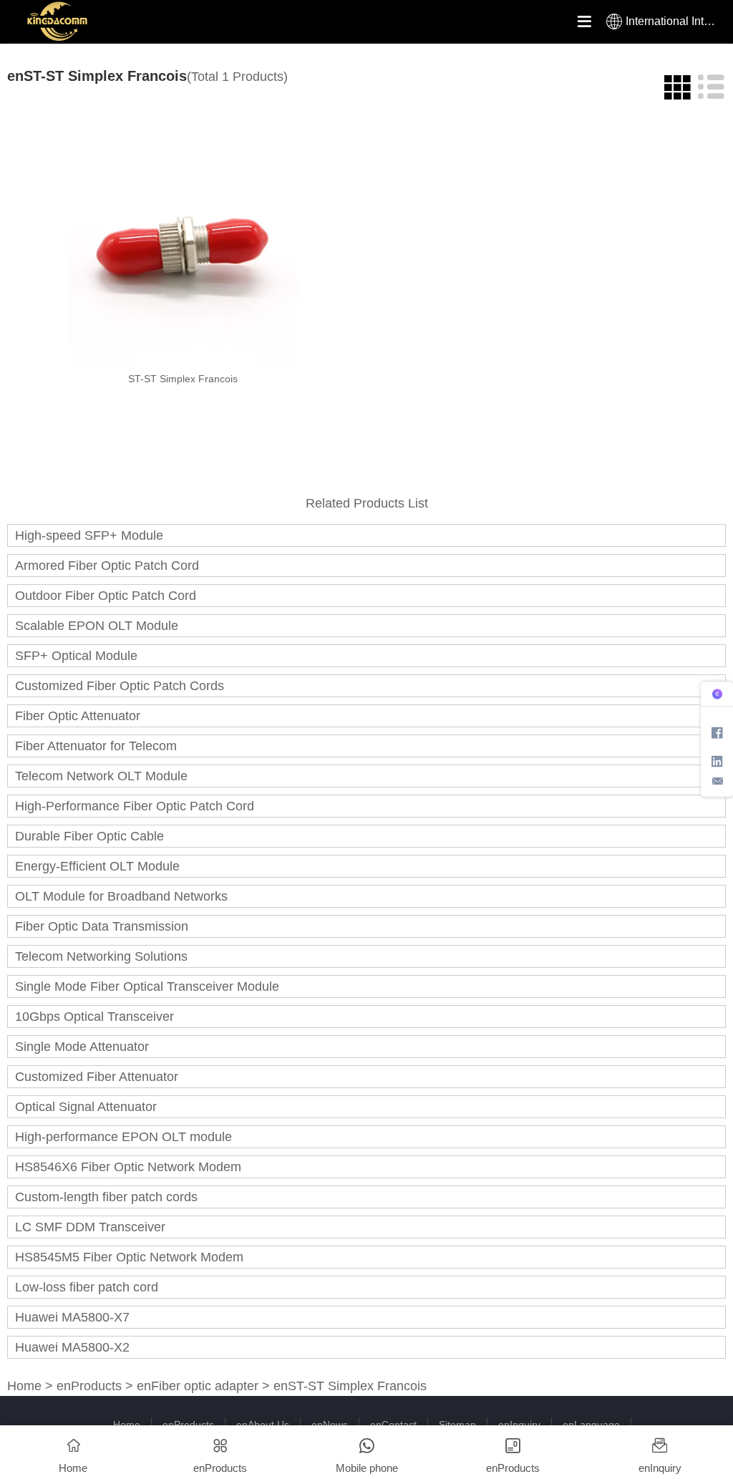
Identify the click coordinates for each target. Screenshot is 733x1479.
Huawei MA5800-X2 (72, 1347)
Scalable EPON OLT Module (96, 626)
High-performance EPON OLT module (123, 1137)
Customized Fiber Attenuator (96, 1077)
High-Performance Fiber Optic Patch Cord (134, 806)
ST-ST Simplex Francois (183, 378)
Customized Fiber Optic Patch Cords (119, 686)
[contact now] (717, 780)
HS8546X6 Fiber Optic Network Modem (128, 1167)
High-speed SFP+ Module (89, 535)
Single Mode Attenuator (82, 1046)
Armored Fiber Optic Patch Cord (107, 565)
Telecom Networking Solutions (101, 956)
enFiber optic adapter (197, 1386)
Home (24, 1386)
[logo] (85, 21)
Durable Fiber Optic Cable (89, 836)
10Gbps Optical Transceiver (94, 1016)
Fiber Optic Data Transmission (101, 926)
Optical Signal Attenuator (86, 1107)
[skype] (717, 732)
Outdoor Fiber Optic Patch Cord (105, 595)
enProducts (89, 1386)
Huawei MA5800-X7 (72, 1317)
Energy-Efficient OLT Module (97, 866)
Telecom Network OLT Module (101, 776)
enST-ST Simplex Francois (350, 1386)
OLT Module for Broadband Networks (121, 896)
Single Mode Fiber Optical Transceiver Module (147, 986)
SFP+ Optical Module (76, 656)
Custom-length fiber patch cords (106, 1197)
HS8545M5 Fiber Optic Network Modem (129, 1257)
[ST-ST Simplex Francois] (183, 253)
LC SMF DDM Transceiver (90, 1227)
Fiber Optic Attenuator (77, 716)
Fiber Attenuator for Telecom (96, 746)
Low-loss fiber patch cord (86, 1287)
